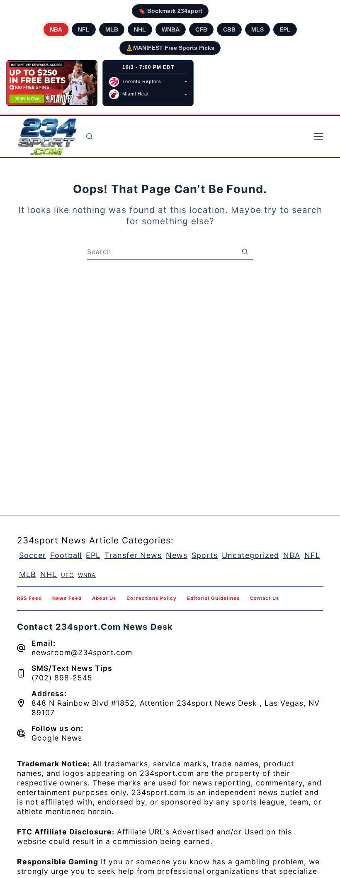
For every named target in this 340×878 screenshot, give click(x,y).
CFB (201, 29)
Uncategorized (250, 555)
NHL (140, 29)
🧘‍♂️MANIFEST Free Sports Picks (170, 47)
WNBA (171, 29)
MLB (111, 29)
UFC (67, 575)
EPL (285, 29)
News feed (67, 598)
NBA (56, 29)
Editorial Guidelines (213, 598)
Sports (205, 555)
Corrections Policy (151, 598)
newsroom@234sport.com (82, 652)
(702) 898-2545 (62, 677)
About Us (104, 598)
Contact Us (264, 598)
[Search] (89, 136)
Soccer (32, 555)
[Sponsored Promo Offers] (51, 83)
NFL (84, 29)
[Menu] (318, 136)
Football (66, 555)
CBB (229, 29)
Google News (57, 738)
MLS (257, 29)
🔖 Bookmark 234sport (170, 10)
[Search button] (244, 251)
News (176, 555)
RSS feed (29, 598)
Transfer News (133, 555)
